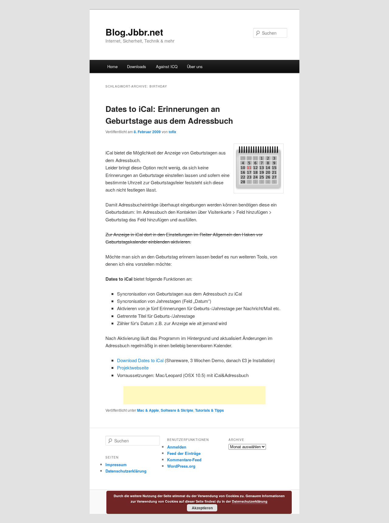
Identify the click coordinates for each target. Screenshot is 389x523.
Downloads (136, 66)
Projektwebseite (133, 367)
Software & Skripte (177, 410)
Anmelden (176, 447)
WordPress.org (181, 466)
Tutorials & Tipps (209, 410)
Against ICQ (166, 66)
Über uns (195, 66)
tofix (172, 131)
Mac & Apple (148, 410)
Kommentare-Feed (184, 459)
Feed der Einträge (184, 453)
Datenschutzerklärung (125, 471)
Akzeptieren (202, 508)
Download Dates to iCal (140, 360)
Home (112, 66)
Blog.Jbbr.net (134, 31)
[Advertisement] (194, 395)
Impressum (116, 464)
